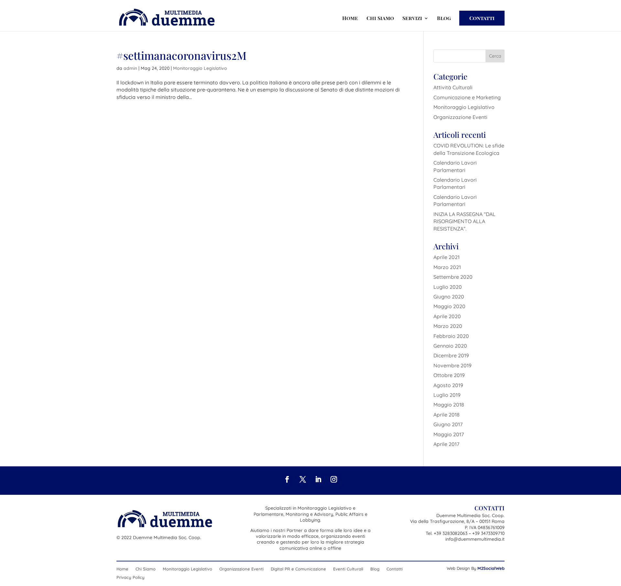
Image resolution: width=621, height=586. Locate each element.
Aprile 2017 (446, 444)
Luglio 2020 (447, 287)
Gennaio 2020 (450, 345)
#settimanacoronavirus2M (181, 55)
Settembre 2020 (453, 277)
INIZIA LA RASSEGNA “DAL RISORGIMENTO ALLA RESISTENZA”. (464, 221)
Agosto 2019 (448, 385)
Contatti (482, 18)
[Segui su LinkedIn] (318, 479)
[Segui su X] (302, 479)
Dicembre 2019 (451, 355)
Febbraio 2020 (451, 336)
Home (350, 18)
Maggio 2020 (449, 306)
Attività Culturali (453, 87)
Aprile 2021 (446, 257)
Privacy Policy (130, 578)
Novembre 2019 (452, 365)
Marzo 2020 (447, 326)
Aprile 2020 (447, 316)
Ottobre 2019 (449, 375)
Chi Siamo (380, 18)
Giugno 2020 (448, 296)
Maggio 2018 (448, 404)
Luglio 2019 (447, 395)
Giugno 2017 (448, 424)
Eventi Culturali (348, 569)
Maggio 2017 (448, 434)
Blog (444, 18)
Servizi (412, 18)
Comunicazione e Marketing (467, 97)
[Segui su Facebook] (287, 479)
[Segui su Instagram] (333, 479)
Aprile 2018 (446, 414)
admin (130, 68)
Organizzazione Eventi (460, 117)
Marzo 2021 (447, 267)
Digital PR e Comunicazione (298, 569)
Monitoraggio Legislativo (200, 68)
